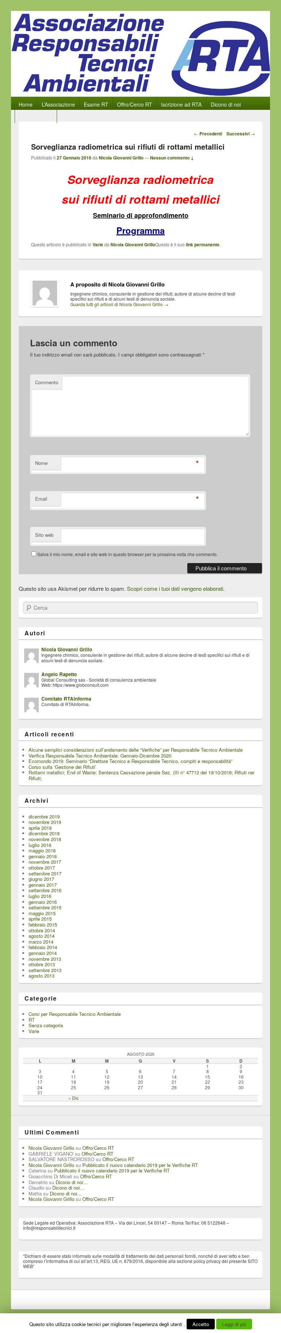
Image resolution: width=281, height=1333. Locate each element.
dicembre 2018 (44, 833)
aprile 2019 (40, 827)
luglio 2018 (40, 844)
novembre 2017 (45, 861)
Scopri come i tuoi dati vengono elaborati (175, 588)
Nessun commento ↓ (172, 157)
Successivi (240, 133)
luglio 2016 (40, 896)
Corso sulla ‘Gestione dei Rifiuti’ (62, 766)
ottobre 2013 (42, 964)
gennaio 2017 (43, 884)
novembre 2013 (45, 958)
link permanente (203, 244)
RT (32, 1019)
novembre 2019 (45, 821)
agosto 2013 (42, 975)
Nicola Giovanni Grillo (121, 157)
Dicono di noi (226, 104)
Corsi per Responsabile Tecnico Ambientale (75, 1013)
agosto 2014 (42, 935)
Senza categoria (46, 1025)
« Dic (73, 1098)
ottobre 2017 (42, 867)
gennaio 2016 (43, 901)
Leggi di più (234, 1324)
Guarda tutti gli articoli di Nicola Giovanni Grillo (119, 304)
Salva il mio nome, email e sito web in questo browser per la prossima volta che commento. (127, 554)
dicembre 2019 (44, 816)
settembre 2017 (45, 873)
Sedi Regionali (35, 117)
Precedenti (208, 133)
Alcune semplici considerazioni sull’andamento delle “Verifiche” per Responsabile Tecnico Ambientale (136, 749)
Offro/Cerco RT (134, 104)
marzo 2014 (41, 941)
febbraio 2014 (43, 947)
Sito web (44, 534)
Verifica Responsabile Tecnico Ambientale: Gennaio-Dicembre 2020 (100, 755)
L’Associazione (58, 104)
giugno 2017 (41, 878)
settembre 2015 (45, 907)
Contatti (70, 117)
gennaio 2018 (43, 856)
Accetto (200, 1324)
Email (41, 498)
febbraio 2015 (43, 924)
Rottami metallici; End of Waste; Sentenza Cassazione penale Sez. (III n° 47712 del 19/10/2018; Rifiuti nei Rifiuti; (141, 775)
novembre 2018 (45, 839)
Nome (41, 462)
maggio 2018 (42, 850)
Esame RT (96, 104)
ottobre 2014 (42, 930)
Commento (46, 382)
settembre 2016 (45, 890)
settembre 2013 (45, 970)
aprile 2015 (40, 918)
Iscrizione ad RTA (181, 104)
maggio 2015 (42, 913)
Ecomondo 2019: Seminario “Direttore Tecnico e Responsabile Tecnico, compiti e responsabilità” (130, 761)
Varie (98, 244)
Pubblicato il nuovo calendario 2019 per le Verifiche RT (140, 1164)
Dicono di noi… (72, 1182)
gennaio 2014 (43, 952)
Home (26, 104)
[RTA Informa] (140, 94)
